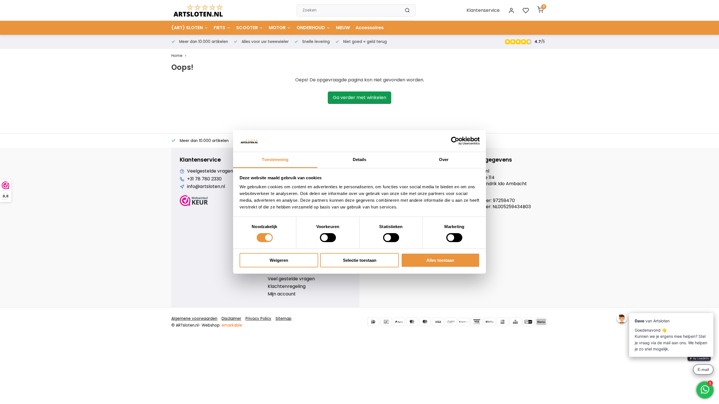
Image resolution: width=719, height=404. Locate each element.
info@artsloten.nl (206, 186)
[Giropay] (528, 322)
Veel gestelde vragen (291, 279)
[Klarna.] (541, 322)
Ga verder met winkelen (359, 97)
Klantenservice (483, 10)
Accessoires (370, 27)
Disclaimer (231, 318)
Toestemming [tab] (275, 159)
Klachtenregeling (287, 286)
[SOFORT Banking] (451, 322)
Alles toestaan (440, 260)
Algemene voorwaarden (194, 318)
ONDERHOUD (311, 27)
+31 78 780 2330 (204, 179)
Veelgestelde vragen (210, 171)
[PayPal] (399, 322)
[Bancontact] (386, 322)
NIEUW (343, 27)
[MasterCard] (412, 322)
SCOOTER (247, 27)
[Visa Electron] (477, 322)
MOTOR (277, 27)
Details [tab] (360, 159)
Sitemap (284, 318)
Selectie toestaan (359, 260)
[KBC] (515, 322)
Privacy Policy (258, 318)
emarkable (232, 325)
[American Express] (502, 322)
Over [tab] (444, 159)
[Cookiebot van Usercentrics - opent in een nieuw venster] (455, 141)
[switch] (328, 237)
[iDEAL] (373, 322)
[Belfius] (489, 322)
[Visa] (438, 322)
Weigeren (279, 260)
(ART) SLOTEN (187, 27)
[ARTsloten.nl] (198, 10)
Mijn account (282, 294)
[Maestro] (425, 322)
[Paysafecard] (464, 322)
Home (177, 55)
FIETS (219, 27)
